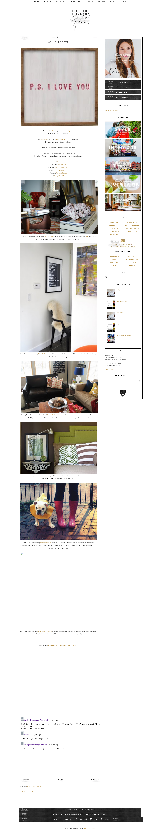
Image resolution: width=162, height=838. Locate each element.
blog (87, 236)
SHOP (123, 2)
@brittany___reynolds (111, 110)
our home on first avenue (124, 335)
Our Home (114, 234)
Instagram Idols (132, 228)
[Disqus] (61, 684)
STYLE (89, 2)
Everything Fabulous (61, 176)
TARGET (132, 265)
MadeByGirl (62, 164)
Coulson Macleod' (60, 139)
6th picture (44, 139)
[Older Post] (96, 782)
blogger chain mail (122, 301)
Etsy (85, 354)
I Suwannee (61, 162)
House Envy (114, 223)
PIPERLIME (114, 262)
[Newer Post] (25, 782)
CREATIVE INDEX (90, 829)
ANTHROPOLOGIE (132, 260)
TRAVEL (102, 2)
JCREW (113, 265)
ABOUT (47, 2)
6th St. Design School (62, 167)
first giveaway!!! (121, 290)
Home (36, 2)
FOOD (113, 2)
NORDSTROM (114, 257)
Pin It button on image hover (28, 792)
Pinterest (72, 645)
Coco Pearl (52, 131)
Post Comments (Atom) (34, 786)
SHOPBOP (113, 260)
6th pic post (70, 131)
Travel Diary (114, 231)
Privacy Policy (109, 369)
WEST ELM (132, 257)
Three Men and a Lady (62, 170)
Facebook (52, 645)
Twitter (62, 645)
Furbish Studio (49, 236)
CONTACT (61, 2)
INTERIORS (76, 2)
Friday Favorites (132, 225)
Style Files (132, 223)
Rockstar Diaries (61, 173)
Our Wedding (131, 231)
